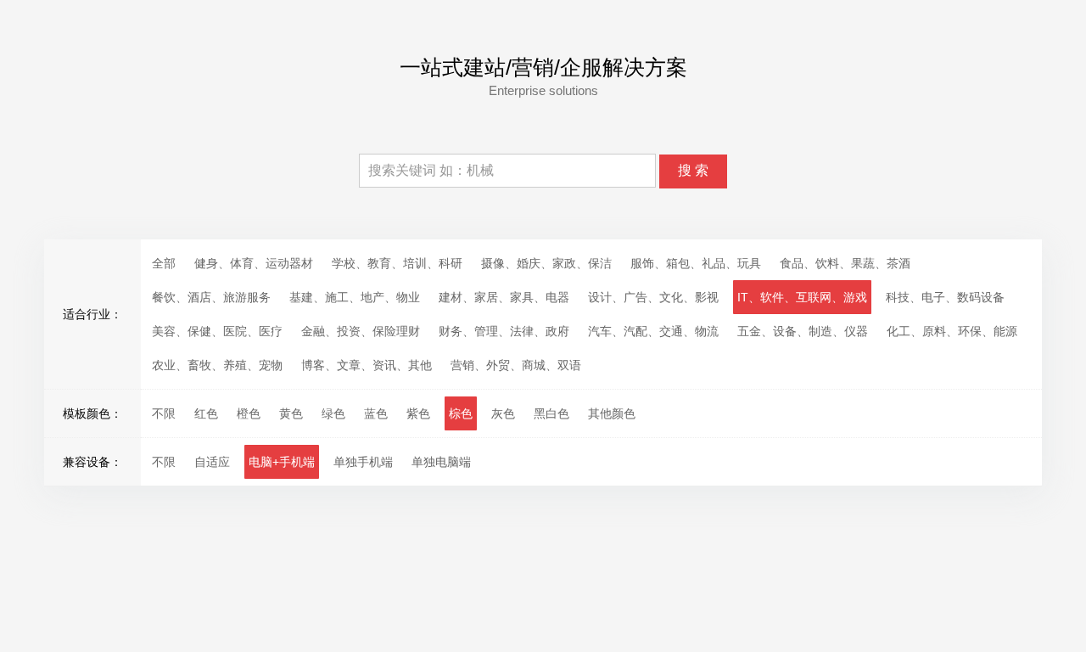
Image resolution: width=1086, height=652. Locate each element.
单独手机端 (363, 462)
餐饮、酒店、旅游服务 (211, 297)
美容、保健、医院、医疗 (217, 331)
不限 (164, 413)
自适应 (212, 462)
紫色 (418, 413)
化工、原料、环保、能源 (952, 331)
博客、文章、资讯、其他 (366, 365)
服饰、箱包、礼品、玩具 (695, 263)
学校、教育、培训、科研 (397, 263)
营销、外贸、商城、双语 (516, 365)
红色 (206, 413)
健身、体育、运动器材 (253, 263)
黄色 (291, 413)
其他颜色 (611, 413)
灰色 (503, 413)
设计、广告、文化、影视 (653, 297)
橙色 (248, 413)
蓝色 (376, 413)
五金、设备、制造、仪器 (802, 331)
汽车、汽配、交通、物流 (653, 331)
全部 (164, 263)
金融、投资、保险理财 (360, 331)
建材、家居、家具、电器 (504, 297)
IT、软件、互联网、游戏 (802, 297)
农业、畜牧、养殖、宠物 (217, 365)
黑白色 (551, 413)
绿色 (333, 413)
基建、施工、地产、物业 (354, 297)
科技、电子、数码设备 (945, 297)
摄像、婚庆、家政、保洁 (546, 263)
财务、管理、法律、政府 (504, 331)
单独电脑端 (441, 462)
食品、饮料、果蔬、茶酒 (845, 263)
